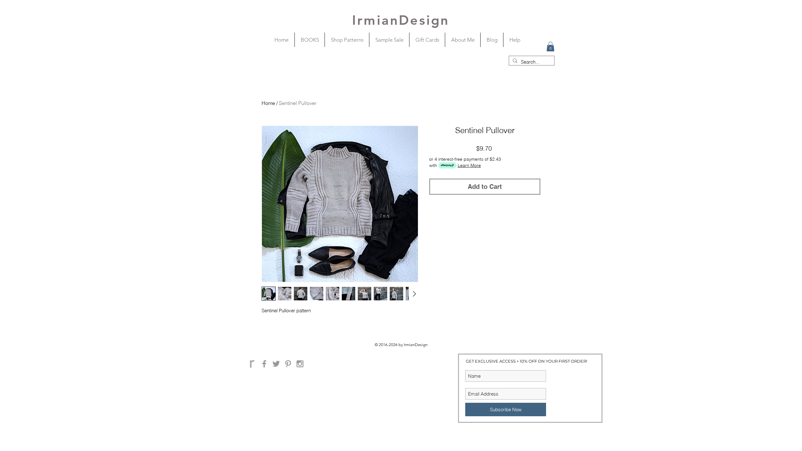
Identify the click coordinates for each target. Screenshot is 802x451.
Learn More (469, 165)
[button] (550, 46)
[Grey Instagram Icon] (300, 364)
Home (268, 103)
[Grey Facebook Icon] (264, 364)
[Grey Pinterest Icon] (288, 364)
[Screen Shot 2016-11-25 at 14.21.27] (252, 364)
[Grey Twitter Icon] (276, 364)
